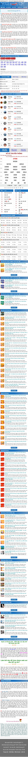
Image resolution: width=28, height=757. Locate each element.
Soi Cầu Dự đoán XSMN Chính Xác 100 (10, 294)
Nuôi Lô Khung (5, 393)
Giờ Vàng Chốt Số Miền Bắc (8, 512)
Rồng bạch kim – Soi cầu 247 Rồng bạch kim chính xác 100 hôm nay (15, 515)
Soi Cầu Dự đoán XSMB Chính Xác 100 (10, 261)
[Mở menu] (1, 4)
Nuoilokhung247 (2, 754)
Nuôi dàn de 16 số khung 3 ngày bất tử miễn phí (16, 468)
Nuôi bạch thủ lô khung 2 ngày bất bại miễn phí (15, 400)
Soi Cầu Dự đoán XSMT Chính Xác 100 (10, 277)
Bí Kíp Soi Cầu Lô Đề (6, 602)
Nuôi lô (20, 7)
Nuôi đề (25, 7)
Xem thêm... (14, 275)
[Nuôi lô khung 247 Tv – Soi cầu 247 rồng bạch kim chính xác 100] (14, 4)
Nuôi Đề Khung (5, 450)
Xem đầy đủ (3, 69)
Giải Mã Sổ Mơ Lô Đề (6, 612)
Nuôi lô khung (14, 754)
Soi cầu (14, 7)
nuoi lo (22, 728)
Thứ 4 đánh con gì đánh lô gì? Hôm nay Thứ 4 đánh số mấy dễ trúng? (15, 573)
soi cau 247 (7, 725)
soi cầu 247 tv (5, 754)
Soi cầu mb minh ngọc (18, 754)
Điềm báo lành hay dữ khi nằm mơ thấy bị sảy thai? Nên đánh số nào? (15, 621)
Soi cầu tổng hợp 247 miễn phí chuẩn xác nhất (15, 312)
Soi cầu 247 (22, 754)
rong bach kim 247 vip (10, 754)
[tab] (5, 77)
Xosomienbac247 (25, 754)
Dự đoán (8, 7)
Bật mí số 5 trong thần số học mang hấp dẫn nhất (16, 604)
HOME (3, 7)
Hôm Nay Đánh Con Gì (6, 560)
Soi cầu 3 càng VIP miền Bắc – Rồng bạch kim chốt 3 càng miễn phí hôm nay (15, 385)
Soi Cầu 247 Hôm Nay (6, 310)
